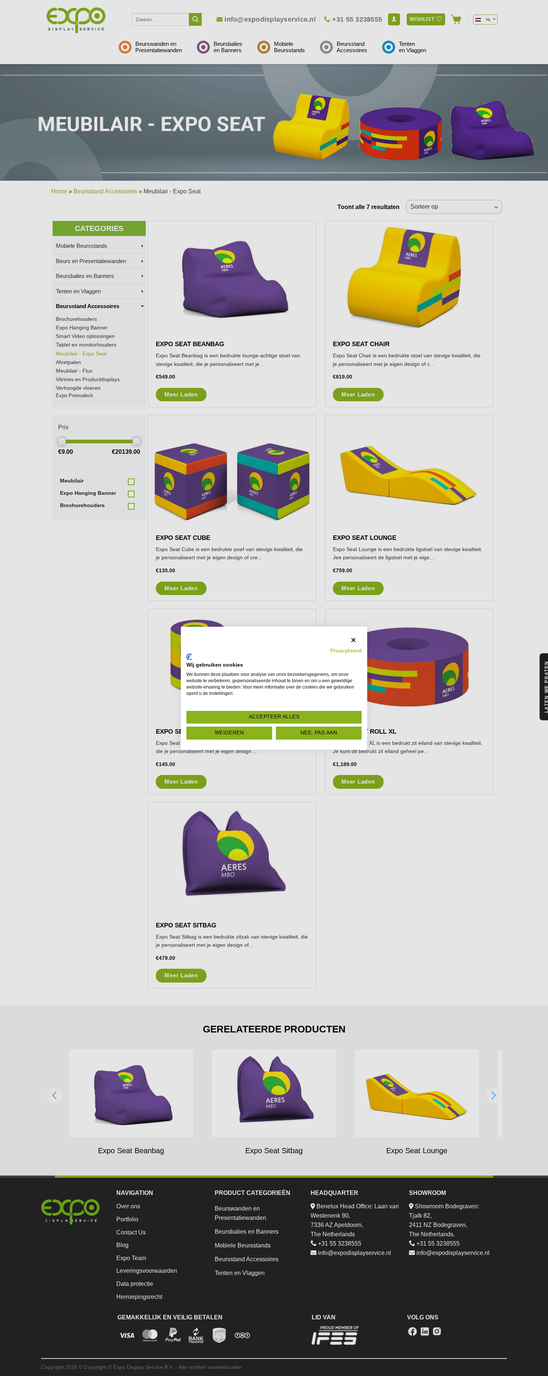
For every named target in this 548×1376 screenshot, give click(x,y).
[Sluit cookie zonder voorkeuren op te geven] (353, 640)
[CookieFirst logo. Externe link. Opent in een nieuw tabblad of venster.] (189, 657)
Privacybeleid (346, 651)
